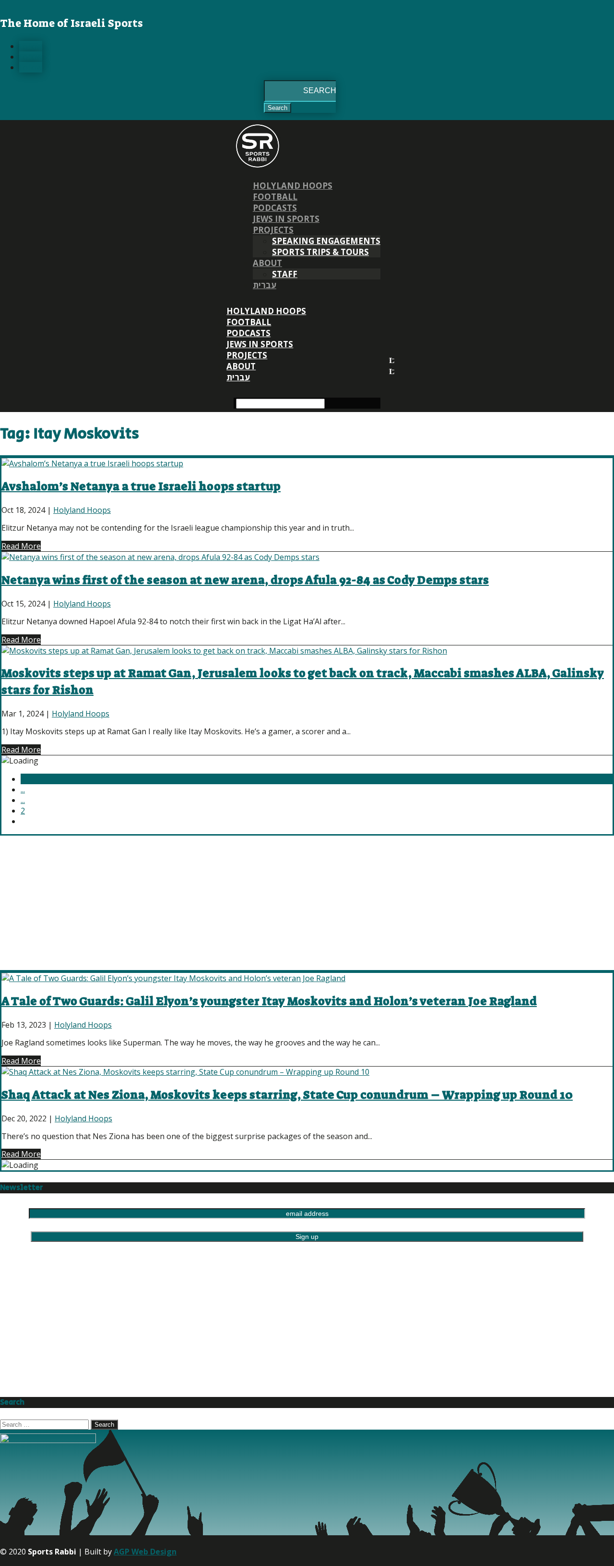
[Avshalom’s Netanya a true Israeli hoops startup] (92, 463)
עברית (264, 285)
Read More (21, 546)
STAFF (284, 273)
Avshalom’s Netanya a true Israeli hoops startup (141, 486)
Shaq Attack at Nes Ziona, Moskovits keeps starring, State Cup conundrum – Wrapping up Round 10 (287, 1095)
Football (275, 196)
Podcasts (275, 207)
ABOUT (267, 262)
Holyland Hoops (292, 185)
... (23, 789)
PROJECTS (273, 229)
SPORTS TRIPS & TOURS (320, 251)
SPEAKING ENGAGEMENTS (326, 240)
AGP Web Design (145, 1551)
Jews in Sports (286, 218)
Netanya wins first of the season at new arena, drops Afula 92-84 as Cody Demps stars (245, 580)
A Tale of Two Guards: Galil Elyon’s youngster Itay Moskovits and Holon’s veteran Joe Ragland (269, 1001)
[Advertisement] (288, 903)
